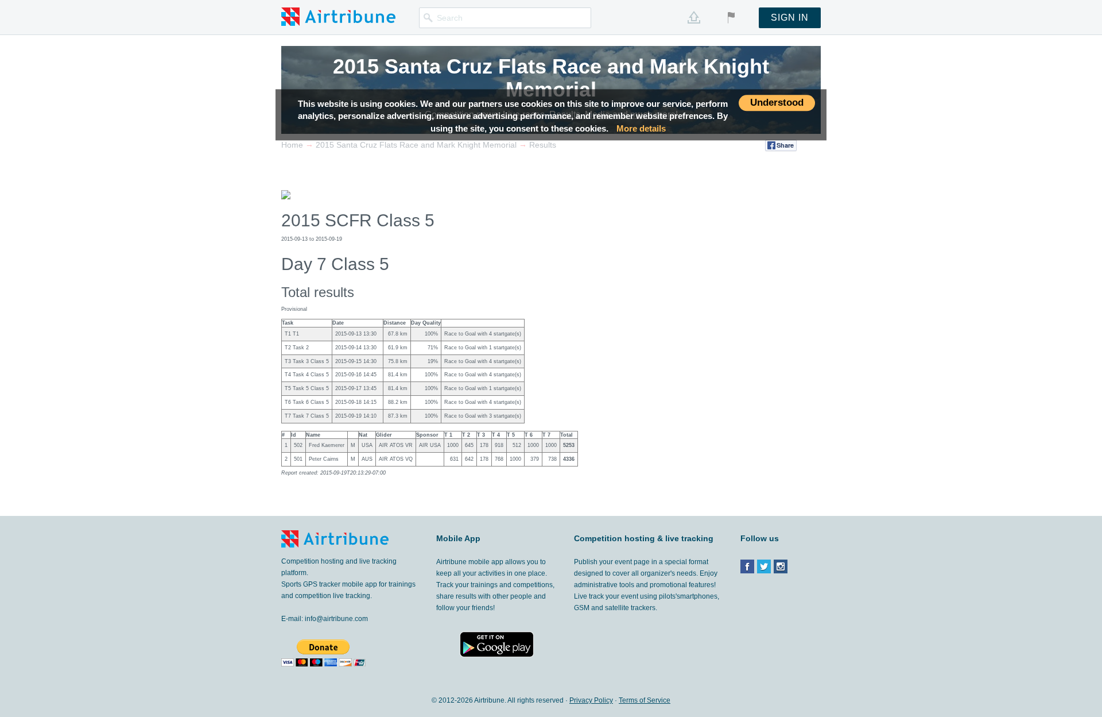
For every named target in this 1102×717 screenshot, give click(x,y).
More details (641, 128)
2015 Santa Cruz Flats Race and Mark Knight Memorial (551, 78)
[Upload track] (694, 17)
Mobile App (458, 538)
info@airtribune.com (336, 619)
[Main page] (338, 16)
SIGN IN (790, 17)
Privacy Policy (591, 700)
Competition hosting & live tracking (643, 538)
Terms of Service (644, 700)
